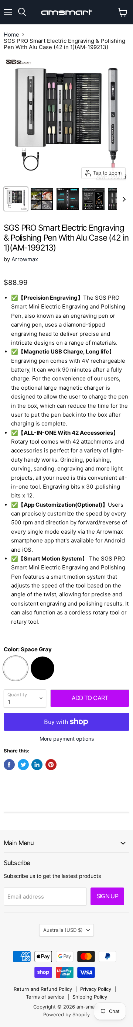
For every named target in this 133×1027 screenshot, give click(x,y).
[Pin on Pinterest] (51, 764)
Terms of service (45, 997)
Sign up (107, 896)
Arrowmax (24, 259)
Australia (63, 930)
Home (11, 34)
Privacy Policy (95, 989)
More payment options (67, 739)
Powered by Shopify (66, 1014)
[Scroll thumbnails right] (123, 199)
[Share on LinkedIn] (36, 764)
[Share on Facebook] (9, 764)
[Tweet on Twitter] (23, 764)
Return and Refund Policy (43, 989)
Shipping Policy (89, 997)
